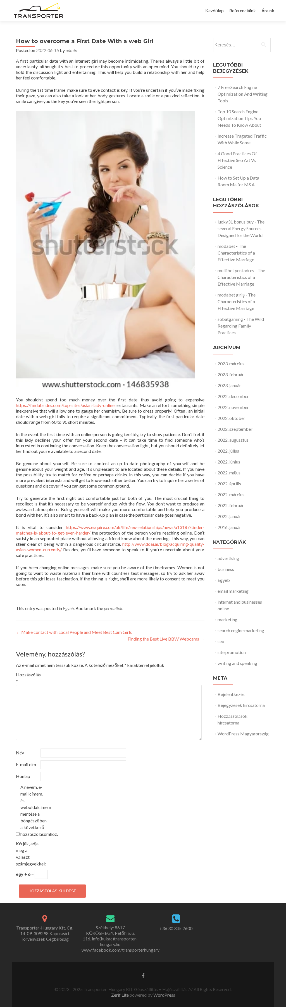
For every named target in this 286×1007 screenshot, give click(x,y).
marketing (227, 619)
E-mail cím (26, 764)
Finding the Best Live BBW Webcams (166, 638)
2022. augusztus (233, 440)
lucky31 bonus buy (236, 221)
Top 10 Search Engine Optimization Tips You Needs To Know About (239, 118)
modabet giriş (231, 294)
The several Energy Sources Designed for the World (241, 228)
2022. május (229, 472)
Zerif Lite (120, 994)
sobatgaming (230, 319)
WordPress (163, 994)
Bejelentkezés (231, 694)
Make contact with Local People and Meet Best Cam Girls (74, 632)
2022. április (229, 483)
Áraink (267, 10)
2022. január (229, 516)
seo (221, 641)
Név (20, 752)
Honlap (23, 776)
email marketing (233, 591)
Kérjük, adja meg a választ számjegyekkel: (28, 853)
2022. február (231, 505)
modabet (226, 246)
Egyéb (68, 608)
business (226, 569)
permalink (113, 608)
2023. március (231, 363)
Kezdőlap (214, 10)
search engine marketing (241, 630)
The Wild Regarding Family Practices (241, 325)
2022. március (231, 494)
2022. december (233, 396)
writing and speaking (237, 663)
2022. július (228, 450)
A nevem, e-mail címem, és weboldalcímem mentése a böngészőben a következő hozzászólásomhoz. (32, 810)
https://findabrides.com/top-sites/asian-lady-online (65, 405)
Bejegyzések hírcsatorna (241, 705)
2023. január (229, 385)
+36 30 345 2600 (175, 928)
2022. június (229, 461)
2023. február (231, 374)
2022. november (233, 407)
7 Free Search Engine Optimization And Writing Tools (243, 93)
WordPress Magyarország (243, 733)
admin (71, 50)
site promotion (232, 652)
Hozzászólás (28, 678)
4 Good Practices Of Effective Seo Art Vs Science (237, 160)
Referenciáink (242, 10)
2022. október (231, 418)
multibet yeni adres (236, 270)
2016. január (229, 527)
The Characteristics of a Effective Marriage (236, 252)
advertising (228, 558)
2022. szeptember (235, 429)
